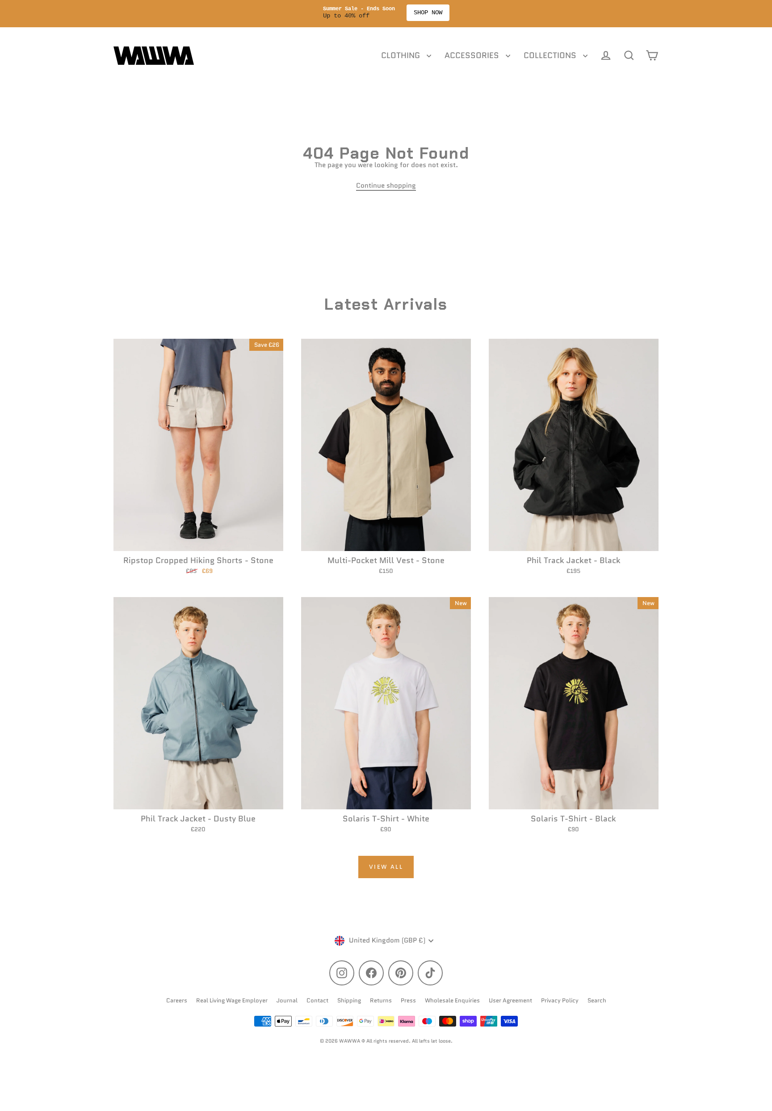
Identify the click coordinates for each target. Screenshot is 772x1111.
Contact (317, 1000)
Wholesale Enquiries (452, 1000)
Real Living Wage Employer (232, 1000)
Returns (381, 1000)
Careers (176, 1000)
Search (596, 1000)
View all (386, 867)
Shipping (349, 1000)
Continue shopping (386, 185)
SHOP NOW (428, 12)
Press (408, 1000)
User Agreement (510, 1000)
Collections (551, 55)
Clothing (401, 55)
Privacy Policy (560, 1000)
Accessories (473, 55)
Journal (287, 1000)
